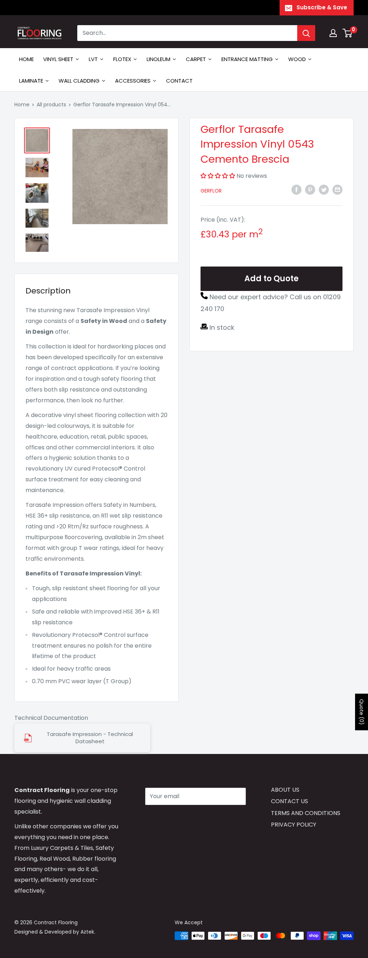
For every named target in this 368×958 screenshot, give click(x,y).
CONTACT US (289, 801)
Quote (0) (361, 712)
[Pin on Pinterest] (310, 189)
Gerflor (211, 190)
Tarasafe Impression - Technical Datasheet (90, 738)
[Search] (306, 33)
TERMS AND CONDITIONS (305, 813)
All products (51, 104)
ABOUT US (285, 790)
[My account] (333, 33)
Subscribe (170, 818)
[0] (347, 33)
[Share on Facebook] (296, 189)
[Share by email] (337, 189)
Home (21, 104)
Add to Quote (271, 278)
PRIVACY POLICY (293, 824)
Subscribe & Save (321, 7)
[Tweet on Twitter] (324, 189)
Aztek (87, 931)
